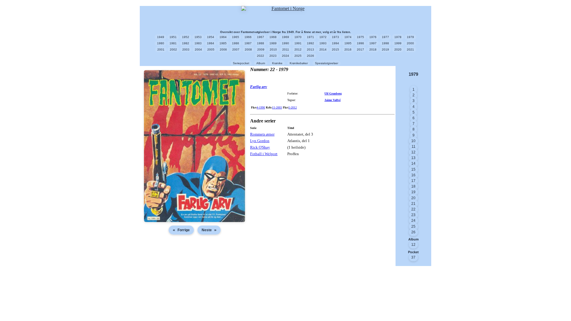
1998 (385, 43)
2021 (410, 49)
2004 (198, 49)
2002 (173, 49)
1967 (260, 37)
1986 (235, 43)
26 (413, 232)
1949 (160, 37)
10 (413, 141)
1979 (410, 37)
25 (413, 226)
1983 (198, 43)
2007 (235, 49)
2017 (360, 49)
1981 (173, 43)
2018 (373, 49)
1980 (160, 43)
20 (413, 198)
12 (413, 152)
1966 (248, 37)
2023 (273, 55)
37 (413, 257)
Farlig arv (258, 86)
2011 (285, 49)
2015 (335, 49)
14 (413, 163)
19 (413, 192)
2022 (260, 55)
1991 (298, 43)
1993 (323, 43)
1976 (373, 37)
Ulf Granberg (333, 93)
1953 (198, 37)
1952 (185, 37)
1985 (223, 43)
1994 (335, 43)
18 (413, 186)
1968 (273, 37)
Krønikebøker (299, 63)
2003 (185, 49)
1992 (310, 43)
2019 (385, 49)
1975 (360, 37)
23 (413, 215)
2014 (323, 49)
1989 (273, 43)
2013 (310, 49)
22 (413, 209)
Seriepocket (241, 63)
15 (413, 169)
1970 (298, 37)
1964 (223, 37)
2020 (397, 49)
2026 (310, 55)
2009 (260, 49)
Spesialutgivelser (326, 63)
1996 (360, 43)
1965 (235, 37)
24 (413, 220)
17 (413, 181)
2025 (298, 55)
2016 (348, 49)
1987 (248, 43)
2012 (298, 49)
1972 (323, 37)
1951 (173, 37)
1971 (310, 37)
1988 (260, 43)
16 (413, 175)
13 (413, 158)
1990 (285, 43)
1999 (397, 43)
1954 (210, 37)
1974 (348, 37)
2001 (160, 49)
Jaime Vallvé (332, 100)
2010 (273, 49)
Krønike (277, 63)
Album (260, 63)
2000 (410, 43)
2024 (285, 55)
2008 (248, 49)
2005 (210, 49)
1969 (285, 37)
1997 (373, 43)
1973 (335, 37)
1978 (397, 37)
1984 (210, 43)
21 (413, 204)
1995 (348, 43)
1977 (385, 37)
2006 (223, 49)
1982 (185, 43)
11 (413, 146)
